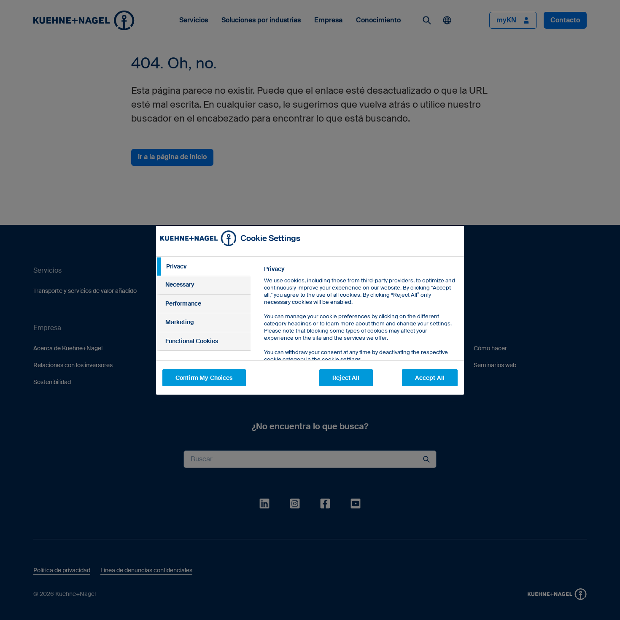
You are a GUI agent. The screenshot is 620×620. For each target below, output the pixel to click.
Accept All (430, 378)
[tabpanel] (360, 333)
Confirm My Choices (204, 378)
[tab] (203, 266)
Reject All (345, 378)
